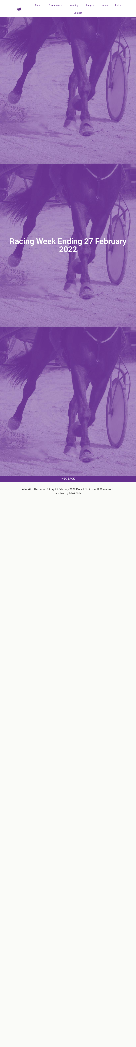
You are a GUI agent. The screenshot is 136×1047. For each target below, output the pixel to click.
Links (118, 5)
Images (90, 5)
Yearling (74, 5)
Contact (78, 12)
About (38, 5)
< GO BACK (68, 478)
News (105, 5)
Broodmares (55, 5)
